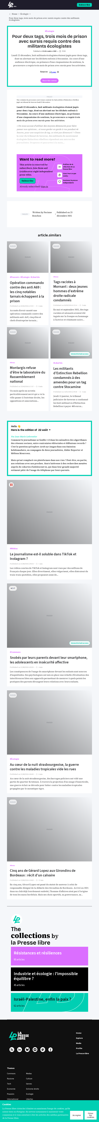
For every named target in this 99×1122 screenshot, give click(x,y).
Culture (29, 1078)
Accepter (76, 1115)
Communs (11, 1073)
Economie (11, 1089)
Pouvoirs (10, 1094)
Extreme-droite (32, 1089)
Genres (29, 1083)
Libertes (29, 1099)
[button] (44, 430)
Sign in (44, 186)
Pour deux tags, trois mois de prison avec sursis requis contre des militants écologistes (44, 19)
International (12, 1099)
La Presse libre (82, 1053)
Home (14, 14)
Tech (9, 1083)
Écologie (24, 14)
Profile (79, 1048)
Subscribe (84, 5)
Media (78, 1043)
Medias (29, 1073)
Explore (79, 1038)
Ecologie (29, 1094)
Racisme (10, 1078)
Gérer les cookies (90, 1115)
